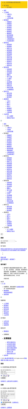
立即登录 (3, 378)
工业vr (8, 101)
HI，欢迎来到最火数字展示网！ (12, 2)
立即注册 (3, 404)
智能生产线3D (11, 118)
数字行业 (6, 91)
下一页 (3, 283)
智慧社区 (9, 65)
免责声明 (6, 325)
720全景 (10, 250)
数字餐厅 (9, 97)
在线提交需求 (20, 286)
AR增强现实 (10, 89)
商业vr (8, 106)
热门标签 (6, 5)
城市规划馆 (10, 35)
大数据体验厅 (10, 39)
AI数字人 (9, 14)
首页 (5, 10)
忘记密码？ (15, 381)
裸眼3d (9, 75)
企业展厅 (9, 25)
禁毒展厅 (9, 23)
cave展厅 (9, 78)
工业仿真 (6, 114)
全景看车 (9, 110)
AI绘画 (9, 16)
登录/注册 (3, 257)
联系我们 (6, 323)
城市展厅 (9, 27)
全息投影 (9, 69)
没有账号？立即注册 (6, 381)
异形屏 (19, 248)
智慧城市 (9, 44)
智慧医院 (9, 52)
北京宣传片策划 (11, 344)
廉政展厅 (9, 33)
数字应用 (6, 67)
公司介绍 (6, 321)
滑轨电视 (9, 71)
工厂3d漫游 (10, 116)
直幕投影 (24, 250)
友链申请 (6, 355)
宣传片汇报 (10, 351)
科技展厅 (9, 29)
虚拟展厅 (9, 108)
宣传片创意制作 (11, 349)
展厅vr (8, 102)
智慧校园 (9, 50)
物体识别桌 (10, 87)
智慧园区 (9, 46)
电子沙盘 (9, 76)
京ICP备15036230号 (8, 360)
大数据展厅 (14, 250)
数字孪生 (6, 42)
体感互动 (9, 85)
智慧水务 (9, 63)
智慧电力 (9, 61)
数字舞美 (9, 95)
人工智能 (6, 12)
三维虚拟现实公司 (5, 250)
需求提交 (6, 331)
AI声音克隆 (10, 18)
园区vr (8, 104)
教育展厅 (9, 31)
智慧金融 (9, 54)
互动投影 (9, 73)
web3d (8, 80)
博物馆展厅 (10, 37)
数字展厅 (6, 20)
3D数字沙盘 (19, 250)
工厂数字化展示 (15, 248)
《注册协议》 (15, 402)
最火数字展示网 (9, 358)
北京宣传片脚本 (11, 346)
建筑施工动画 (3, 248)
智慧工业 (9, 48)
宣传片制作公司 (11, 353)
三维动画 (9, 112)
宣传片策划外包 (11, 342)
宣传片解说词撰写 (12, 348)
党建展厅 (9, 22)
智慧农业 (9, 56)
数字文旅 (9, 93)
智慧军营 (9, 59)
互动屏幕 (9, 82)
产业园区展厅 (10, 40)
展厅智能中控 (9, 248)
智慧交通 (9, 57)
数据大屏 (9, 83)
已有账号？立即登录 (6, 407)
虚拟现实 (6, 99)
